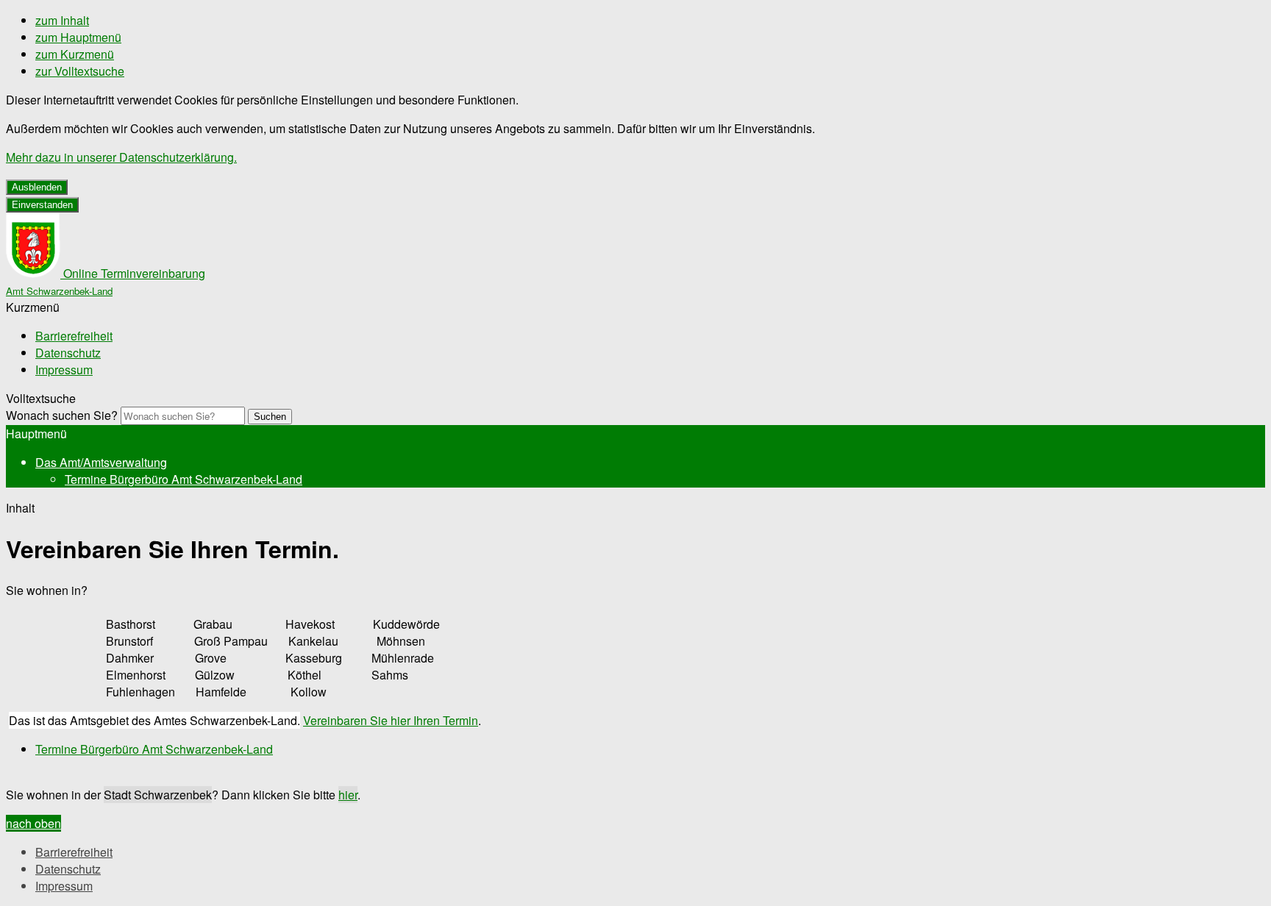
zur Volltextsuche (79, 71)
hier (347, 794)
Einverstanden (42, 204)
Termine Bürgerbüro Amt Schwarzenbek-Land (183, 479)
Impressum (64, 369)
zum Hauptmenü (78, 37)
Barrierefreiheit (74, 335)
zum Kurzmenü (74, 54)
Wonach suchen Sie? (62, 415)
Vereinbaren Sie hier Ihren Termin (390, 720)
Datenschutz (68, 352)
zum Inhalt (62, 20)
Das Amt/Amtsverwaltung (101, 462)
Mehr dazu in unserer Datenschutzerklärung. (121, 157)
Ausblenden (37, 187)
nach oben (33, 823)
